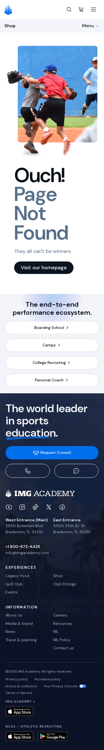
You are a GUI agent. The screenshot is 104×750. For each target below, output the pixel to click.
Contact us (63, 647)
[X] (48, 507)
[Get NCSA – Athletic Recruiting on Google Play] (52, 736)
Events (12, 592)
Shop (58, 575)
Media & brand (19, 623)
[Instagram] (22, 507)
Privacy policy (17, 679)
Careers (60, 615)
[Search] (69, 9)
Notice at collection (21, 686)
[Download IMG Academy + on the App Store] (19, 711)
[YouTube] (9, 507)
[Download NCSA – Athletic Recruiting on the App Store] (19, 736)
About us (14, 615)
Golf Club (14, 584)
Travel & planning (21, 639)
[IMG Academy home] (10, 9)
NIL (56, 631)
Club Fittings (64, 584)
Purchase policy (47, 679)
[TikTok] (35, 507)
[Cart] (81, 9)
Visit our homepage (44, 267)
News (10, 631)
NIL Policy (61, 639)
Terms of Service (19, 693)
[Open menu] (93, 9)
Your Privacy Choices (61, 686)
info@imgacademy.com (27, 552)
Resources (62, 623)
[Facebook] (62, 507)
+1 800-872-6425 (23, 546)
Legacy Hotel (17, 575)
